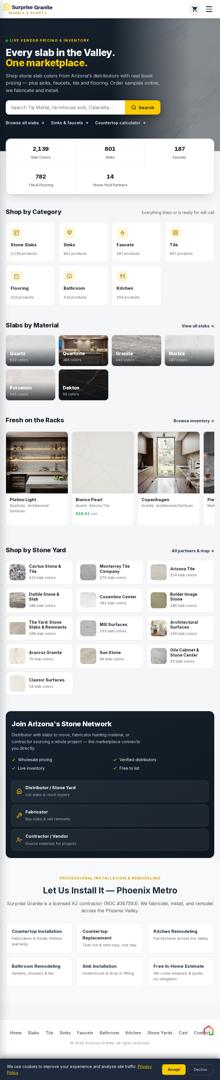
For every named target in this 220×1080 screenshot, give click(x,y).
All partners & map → (193, 550)
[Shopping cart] (194, 9)
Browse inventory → (194, 420)
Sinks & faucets (67, 122)
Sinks (65, 1032)
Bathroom (109, 1032)
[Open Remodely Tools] (208, 1030)
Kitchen (133, 1032)
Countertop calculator (117, 122)
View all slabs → (198, 325)
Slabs (33, 1032)
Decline (200, 1069)
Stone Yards (160, 1032)
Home (15, 1032)
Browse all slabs (22, 122)
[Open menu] (209, 9)
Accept (174, 1069)
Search (146, 107)
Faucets (85, 1032)
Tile (49, 1032)
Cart (183, 1032)
